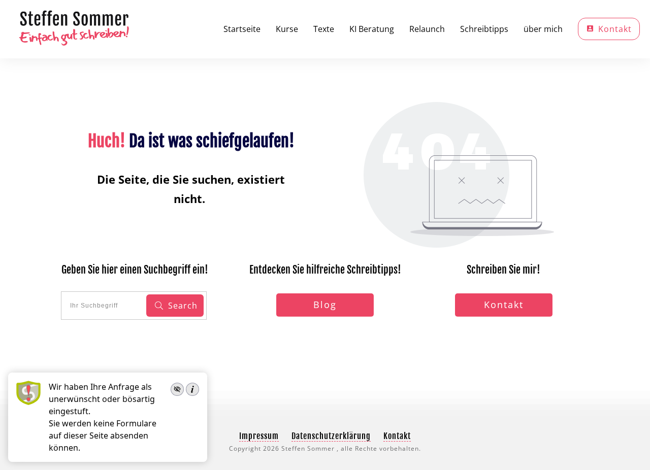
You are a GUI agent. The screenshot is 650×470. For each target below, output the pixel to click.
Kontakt (397, 436)
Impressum (259, 436)
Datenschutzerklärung (331, 436)
